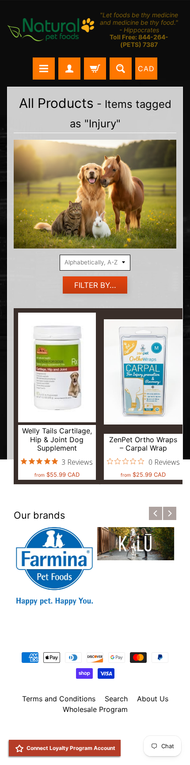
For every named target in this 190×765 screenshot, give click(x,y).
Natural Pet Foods (92, 732)
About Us (152, 698)
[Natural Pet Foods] (51, 30)
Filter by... (95, 285)
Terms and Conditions (58, 698)
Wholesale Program (95, 709)
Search (116, 698)
